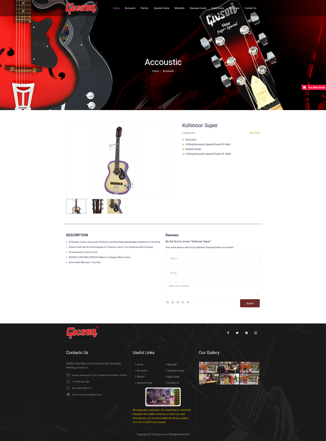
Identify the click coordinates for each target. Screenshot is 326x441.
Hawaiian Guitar (198, 8)
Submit (250, 303)
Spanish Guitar (161, 8)
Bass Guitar (218, 8)
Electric (145, 8)
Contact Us (173, 382)
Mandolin (180, 8)
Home (155, 70)
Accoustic (130, 8)
